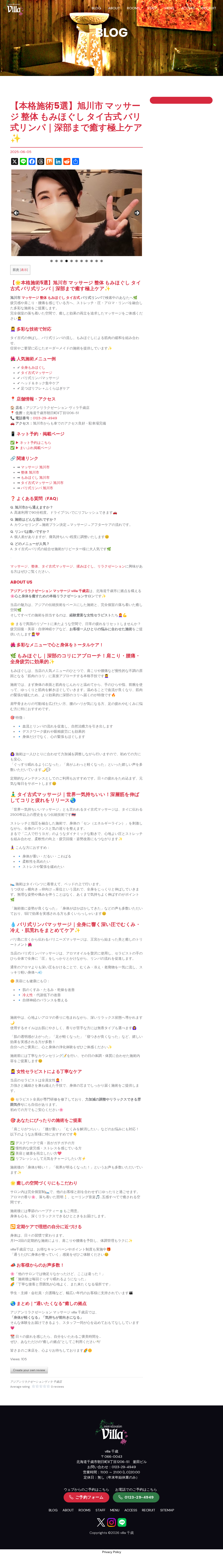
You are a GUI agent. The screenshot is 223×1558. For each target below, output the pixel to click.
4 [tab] (66, 261)
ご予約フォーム (89, 1497)
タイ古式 (73, 297)
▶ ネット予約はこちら (33, 442)
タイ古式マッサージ (36, 372)
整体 (43, 297)
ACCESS (188, 8)
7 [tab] (81, 261)
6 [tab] (76, 261)
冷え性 (27, 995)
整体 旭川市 (30, 472)
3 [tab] (61, 261)
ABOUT (114, 8)
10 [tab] (96, 261)
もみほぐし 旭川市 (35, 477)
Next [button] (137, 213)
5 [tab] (71, 261)
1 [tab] (51, 261)
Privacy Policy (111, 1552)
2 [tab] (56, 261)
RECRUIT (209, 8)
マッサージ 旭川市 (35, 467)
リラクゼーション (111, 566)
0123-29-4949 (45, 418)
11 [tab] (101, 261)
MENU (169, 8)
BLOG (96, 8)
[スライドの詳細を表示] (76, 212)
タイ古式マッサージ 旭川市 (42, 482)
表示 (24, 270)
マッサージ (30, 297)
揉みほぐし (85, 566)
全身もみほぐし (33, 367)
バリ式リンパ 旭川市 (37, 488)
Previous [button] (16, 213)
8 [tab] (86, 261)
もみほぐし (56, 297)
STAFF (152, 8)
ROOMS (133, 8)
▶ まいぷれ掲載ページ (33, 448)
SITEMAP (167, 1510)
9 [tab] (91, 261)
